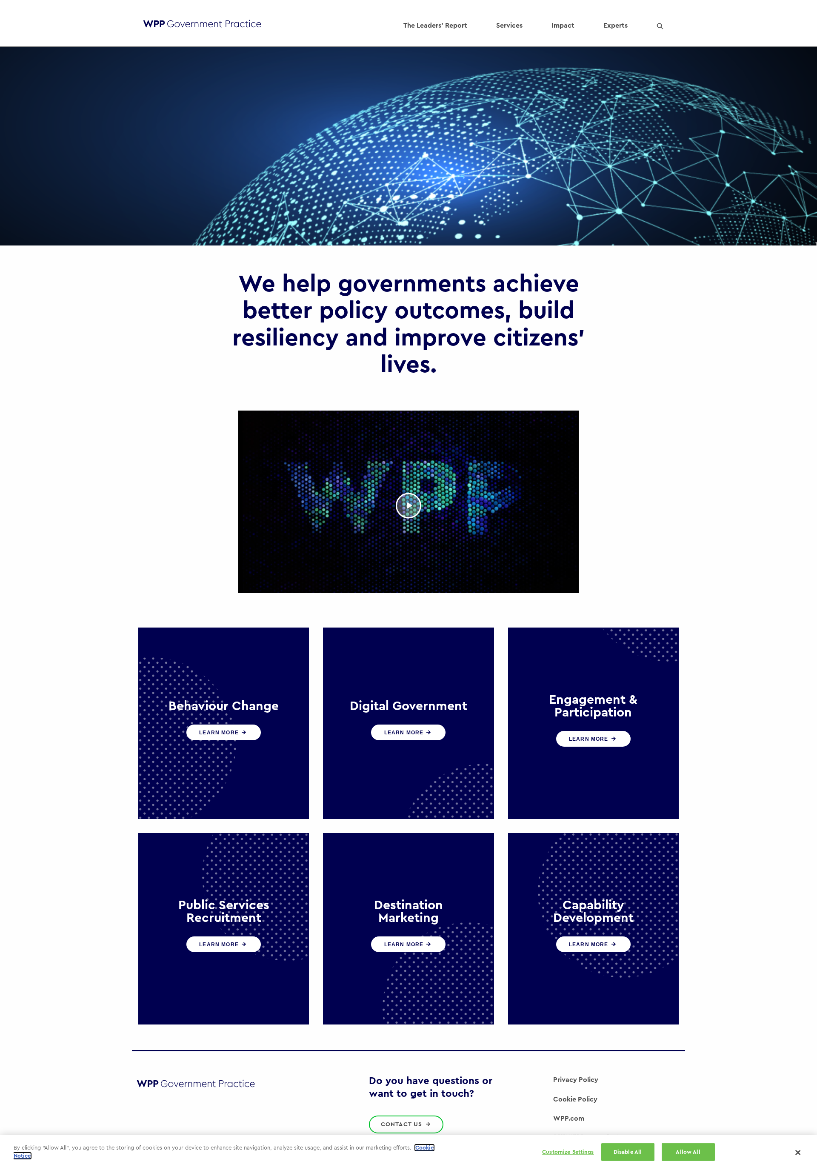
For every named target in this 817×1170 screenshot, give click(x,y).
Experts (615, 25)
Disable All (628, 1152)
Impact (562, 25)
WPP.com (568, 1118)
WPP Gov (202, 25)
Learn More (219, 733)
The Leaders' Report (435, 25)
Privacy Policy (575, 1079)
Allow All (688, 1152)
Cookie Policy (575, 1099)
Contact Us (403, 1124)
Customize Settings (568, 1152)
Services (509, 25)
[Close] (797, 1152)
